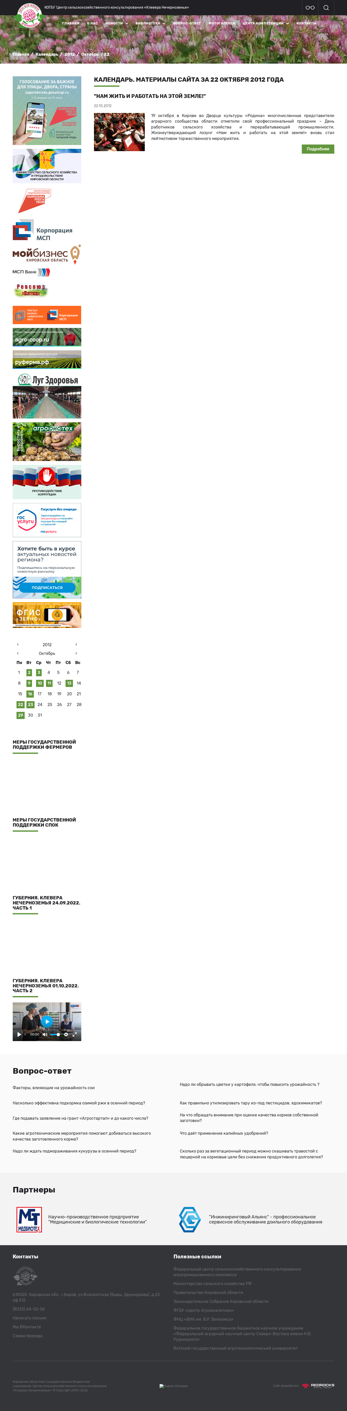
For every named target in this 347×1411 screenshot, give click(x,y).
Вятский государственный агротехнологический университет (236, 1348)
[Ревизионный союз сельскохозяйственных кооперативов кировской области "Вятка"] (47, 291)
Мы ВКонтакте (27, 1326)
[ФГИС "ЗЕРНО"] (47, 615)
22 (20, 704)
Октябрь (90, 54)
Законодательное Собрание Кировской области (221, 1301)
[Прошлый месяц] (18, 654)
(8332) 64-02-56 (29, 1309)
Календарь (47, 54)
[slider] (55, 1034)
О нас (92, 23)
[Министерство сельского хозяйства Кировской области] (47, 166)
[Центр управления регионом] (47, 569)
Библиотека (148, 23)
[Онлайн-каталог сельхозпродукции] (47, 359)
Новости (114, 23)
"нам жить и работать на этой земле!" (150, 96)
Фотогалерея (222, 23)
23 (30, 704)
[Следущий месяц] (76, 654)
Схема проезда (27, 1335)
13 (69, 683)
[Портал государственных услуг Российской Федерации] (47, 520)
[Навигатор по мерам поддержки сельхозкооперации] (47, 337)
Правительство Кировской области (208, 1292)
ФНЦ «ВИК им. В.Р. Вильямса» (203, 1319)
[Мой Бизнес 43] (47, 254)
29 (20, 715)
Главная (70, 23)
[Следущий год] (76, 645)
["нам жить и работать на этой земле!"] (119, 132)
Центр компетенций (263, 23)
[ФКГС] (47, 110)
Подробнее (318, 149)
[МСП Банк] (47, 272)
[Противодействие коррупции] (47, 482)
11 (49, 683)
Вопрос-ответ (187, 23)
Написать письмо (29, 1318)
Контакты (306, 23)
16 (30, 694)
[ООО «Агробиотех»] (47, 441)
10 (40, 683)
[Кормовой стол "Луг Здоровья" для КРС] (47, 396)
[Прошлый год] (18, 645)
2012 (70, 54)
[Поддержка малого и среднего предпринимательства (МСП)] (47, 229)
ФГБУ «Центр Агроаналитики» (204, 1310)
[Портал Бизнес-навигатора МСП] (47, 315)
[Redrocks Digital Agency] (318, 1386)
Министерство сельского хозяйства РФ (213, 1283)
